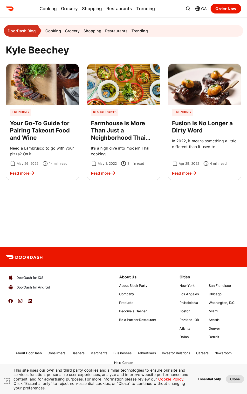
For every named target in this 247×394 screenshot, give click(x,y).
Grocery (69, 8)
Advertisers (146, 353)
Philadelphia (188, 303)
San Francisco (220, 285)
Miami (213, 311)
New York (187, 285)
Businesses (122, 353)
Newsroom (223, 353)
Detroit (214, 337)
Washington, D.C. (222, 303)
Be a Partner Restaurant (137, 320)
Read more (19, 173)
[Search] (188, 9)
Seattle (214, 320)
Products (126, 303)
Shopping (92, 8)
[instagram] (20, 302)
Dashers (78, 353)
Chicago (215, 294)
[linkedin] (30, 302)
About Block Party (133, 285)
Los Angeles (189, 294)
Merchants (99, 353)
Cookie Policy (170, 379)
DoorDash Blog (22, 30)
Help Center (123, 363)
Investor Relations (176, 353)
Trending (145, 8)
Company (126, 294)
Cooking (48, 8)
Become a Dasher (133, 311)
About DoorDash (28, 353)
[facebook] (11, 302)
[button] (42, 122)
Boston (184, 311)
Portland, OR (189, 320)
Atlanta (185, 328)
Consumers (57, 353)
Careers (202, 353)
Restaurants (119, 8)
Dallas (184, 337)
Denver (214, 328)
